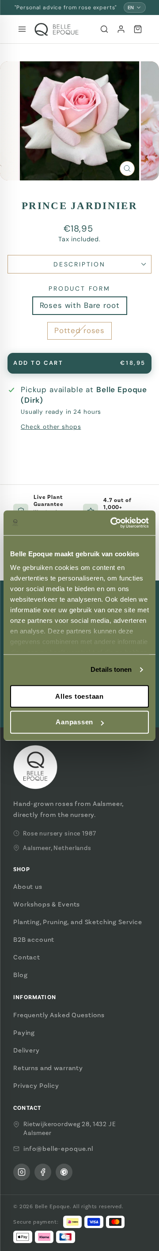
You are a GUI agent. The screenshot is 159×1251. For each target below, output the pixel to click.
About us (27, 887)
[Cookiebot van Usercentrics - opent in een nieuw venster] (112, 522)
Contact (26, 957)
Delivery (26, 1050)
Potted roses (79, 330)
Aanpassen (74, 722)
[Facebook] (42, 1172)
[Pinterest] (64, 1172)
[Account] (121, 29)
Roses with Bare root (80, 305)
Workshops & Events (46, 904)
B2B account (33, 940)
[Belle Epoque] (56, 29)
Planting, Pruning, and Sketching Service (77, 922)
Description (79, 264)
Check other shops (51, 427)
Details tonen (111, 669)
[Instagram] (21, 1172)
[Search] (104, 29)
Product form (79, 288)
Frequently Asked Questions (59, 1015)
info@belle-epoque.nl (58, 1149)
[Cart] (138, 29)
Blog (20, 975)
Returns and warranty (48, 1068)
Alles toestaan (79, 696)
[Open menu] (22, 29)
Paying (24, 1033)
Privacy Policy (36, 1086)
